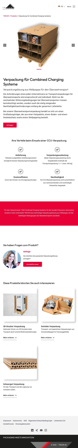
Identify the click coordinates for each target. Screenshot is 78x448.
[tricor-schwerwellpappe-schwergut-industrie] (20, 347)
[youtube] (41, 430)
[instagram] (45, 430)
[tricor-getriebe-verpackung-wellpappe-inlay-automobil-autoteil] (58, 289)
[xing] (37, 430)
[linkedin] (32, 430)
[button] (37, 69)
